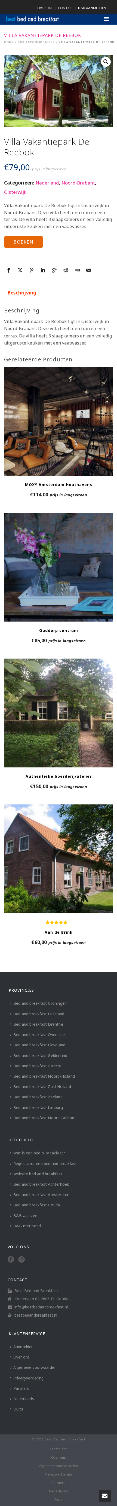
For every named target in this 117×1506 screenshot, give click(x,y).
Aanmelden (23, 1346)
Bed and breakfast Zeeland (38, 1096)
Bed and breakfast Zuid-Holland (42, 1086)
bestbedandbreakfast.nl (35, 1315)
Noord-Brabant (78, 183)
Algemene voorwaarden (35, 1367)
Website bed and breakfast (37, 1173)
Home (9, 42)
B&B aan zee (25, 1215)
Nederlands (23, 1398)
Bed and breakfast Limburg (38, 1107)
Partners (21, 1388)
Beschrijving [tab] (22, 293)
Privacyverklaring (28, 1378)
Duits (18, 1409)
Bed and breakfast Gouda (36, 1204)
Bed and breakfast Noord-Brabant (44, 1117)
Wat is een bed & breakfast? (39, 1152)
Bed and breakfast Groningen (40, 1003)
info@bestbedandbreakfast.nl (41, 1307)
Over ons (21, 1357)
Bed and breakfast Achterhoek (41, 1184)
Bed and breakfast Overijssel (39, 1034)
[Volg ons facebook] (11, 1259)
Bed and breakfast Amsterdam (41, 1194)
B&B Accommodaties (36, 42)
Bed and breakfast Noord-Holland (44, 1076)
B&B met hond (27, 1225)
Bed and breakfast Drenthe (38, 1024)
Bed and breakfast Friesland (38, 1013)
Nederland (47, 183)
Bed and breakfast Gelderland (40, 1055)
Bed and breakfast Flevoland (39, 1044)
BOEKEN (23, 242)
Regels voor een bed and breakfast (45, 1163)
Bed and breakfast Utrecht (37, 1065)
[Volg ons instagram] (21, 1259)
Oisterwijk (15, 192)
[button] (106, 62)
